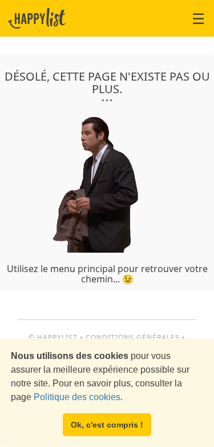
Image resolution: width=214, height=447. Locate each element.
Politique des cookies (77, 397)
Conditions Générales (133, 337)
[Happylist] (37, 18)
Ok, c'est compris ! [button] (107, 424)
